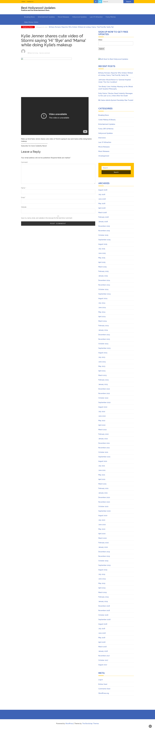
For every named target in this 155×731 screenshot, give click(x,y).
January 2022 (103, 438)
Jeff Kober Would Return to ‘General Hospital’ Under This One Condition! (74, 27)
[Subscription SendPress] (116, 45)
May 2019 (101, 583)
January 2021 (103, 493)
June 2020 (102, 524)
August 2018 (102, 624)
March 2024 (102, 321)
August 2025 (102, 244)
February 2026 (103, 217)
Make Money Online (31, 22)
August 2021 (102, 461)
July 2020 (101, 520)
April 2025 (101, 262)
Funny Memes (111, 17)
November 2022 (104, 393)
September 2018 (104, 619)
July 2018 (101, 628)
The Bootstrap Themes (90, 723)
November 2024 (104, 285)
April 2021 (101, 479)
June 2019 (102, 579)
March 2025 (102, 267)
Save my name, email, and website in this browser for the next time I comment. (46, 218)
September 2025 (104, 240)
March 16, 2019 (33, 53)
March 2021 (102, 484)
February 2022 (103, 434)
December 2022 (104, 389)
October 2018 (103, 615)
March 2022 (102, 429)
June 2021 (102, 470)
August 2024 (102, 298)
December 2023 (104, 334)
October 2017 (103, 660)
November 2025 (104, 230)
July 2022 (101, 411)
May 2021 (101, 475)
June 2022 (102, 416)
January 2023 (103, 384)
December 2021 (104, 443)
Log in (100, 680)
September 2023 (104, 348)
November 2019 (104, 556)
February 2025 (103, 271)
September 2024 (104, 294)
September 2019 (104, 565)
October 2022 (103, 398)
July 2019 (101, 574)
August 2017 (102, 665)
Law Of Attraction (96, 17)
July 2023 (101, 357)
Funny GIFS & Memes (105, 129)
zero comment (45, 53)
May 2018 (101, 637)
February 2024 (103, 325)
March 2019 (102, 592)
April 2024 (102, 316)
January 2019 (103, 601)
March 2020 (102, 538)
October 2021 (103, 452)
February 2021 (103, 488)
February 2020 (103, 542)
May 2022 (101, 420)
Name (23, 188)
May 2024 (101, 312)
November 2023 (104, 339)
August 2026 (102, 190)
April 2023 (101, 371)
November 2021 (104, 448)
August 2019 (102, 570)
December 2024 (104, 280)
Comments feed (104, 689)
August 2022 (102, 407)
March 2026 (102, 212)
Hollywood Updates (79, 17)
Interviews (102, 138)
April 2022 (101, 425)
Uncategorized (103, 156)
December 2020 (104, 497)
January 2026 (103, 221)
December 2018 (104, 606)
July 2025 (101, 249)
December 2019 (104, 552)
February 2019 (103, 597)
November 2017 (104, 656)
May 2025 (101, 258)
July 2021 (101, 466)
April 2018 (101, 642)
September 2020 (104, 511)
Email (23, 197)
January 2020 (103, 547)
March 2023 (102, 375)
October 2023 (103, 344)
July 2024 (101, 303)
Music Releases (103, 151)
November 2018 (104, 610)
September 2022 (104, 402)
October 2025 (103, 235)
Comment (24, 162)
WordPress (69, 723)
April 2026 (102, 208)
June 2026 (102, 199)
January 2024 (103, 330)
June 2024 (102, 307)
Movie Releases (63, 17)
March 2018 (102, 646)
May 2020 (101, 529)
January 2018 (103, 651)
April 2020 (102, 533)
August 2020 (102, 515)
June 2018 (102, 633)
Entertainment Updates (46, 17)
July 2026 (101, 194)
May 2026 (101, 203)
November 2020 (104, 502)
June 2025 (102, 253)
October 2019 (103, 561)
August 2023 (102, 353)
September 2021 (104, 457)
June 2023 (102, 362)
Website (23, 207)
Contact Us (30, 1)
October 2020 (103, 506)
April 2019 (101, 588)
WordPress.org (103, 693)
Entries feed (102, 684)
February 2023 (103, 380)
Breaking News (29, 17)
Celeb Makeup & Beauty (107, 120)
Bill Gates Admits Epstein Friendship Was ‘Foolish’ (115, 100)
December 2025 (104, 226)
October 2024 (103, 289)
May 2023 (101, 366)
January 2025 (103, 276)
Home (23, 1)
